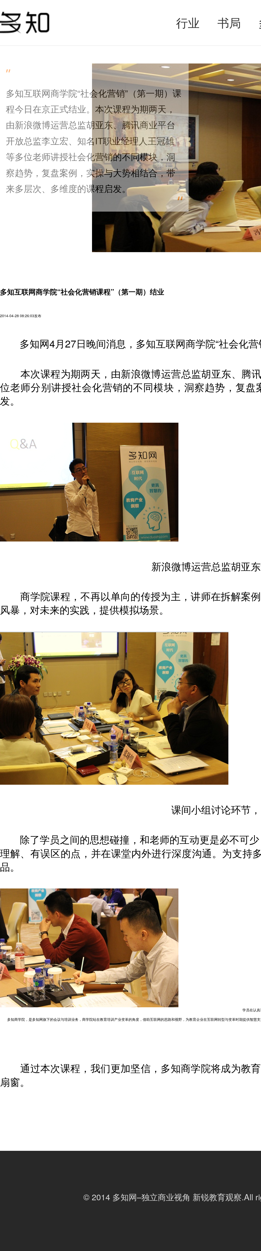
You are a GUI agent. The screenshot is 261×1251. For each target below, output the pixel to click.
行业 (188, 22)
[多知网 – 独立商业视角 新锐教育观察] (24, 23)
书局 (229, 22)
